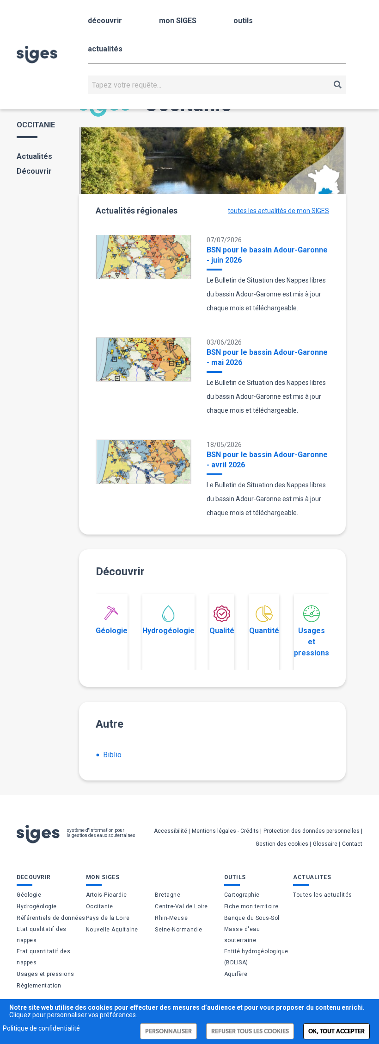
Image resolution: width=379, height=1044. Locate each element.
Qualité (221, 630)
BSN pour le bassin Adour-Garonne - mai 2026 (267, 357)
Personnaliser (168, 1031)
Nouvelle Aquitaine (112, 929)
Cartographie (242, 895)
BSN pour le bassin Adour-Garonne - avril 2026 (267, 459)
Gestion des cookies (282, 844)
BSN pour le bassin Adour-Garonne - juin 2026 (267, 254)
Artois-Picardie (106, 895)
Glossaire (325, 844)
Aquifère (236, 974)
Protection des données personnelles (311, 831)
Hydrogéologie (168, 630)
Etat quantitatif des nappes (43, 957)
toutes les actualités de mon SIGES (278, 210)
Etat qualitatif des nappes (42, 934)
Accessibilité (170, 831)
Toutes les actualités (322, 895)
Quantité (264, 630)
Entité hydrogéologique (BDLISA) (256, 957)
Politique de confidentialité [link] (41, 1028)
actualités (105, 48)
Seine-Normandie (178, 929)
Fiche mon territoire (251, 906)
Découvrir (34, 171)
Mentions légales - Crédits (225, 831)
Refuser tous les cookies (250, 1031)
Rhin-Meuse (171, 918)
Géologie (112, 630)
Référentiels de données (51, 918)
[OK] (338, 84)
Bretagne (167, 895)
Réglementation (39, 985)
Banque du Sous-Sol (252, 918)
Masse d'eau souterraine (242, 934)
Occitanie (99, 906)
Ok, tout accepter (336, 1031)
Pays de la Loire (108, 918)
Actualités (34, 156)
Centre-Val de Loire (181, 906)
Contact (352, 844)
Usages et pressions (311, 641)
